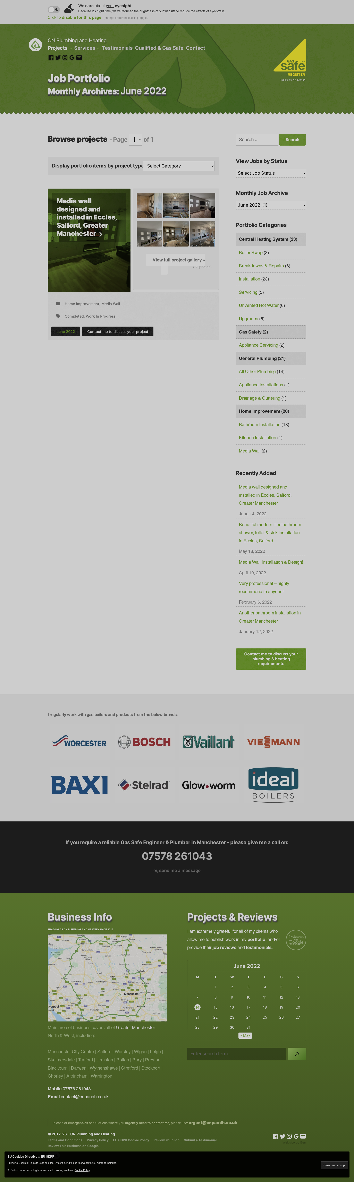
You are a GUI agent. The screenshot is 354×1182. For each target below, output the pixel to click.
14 (197, 1007)
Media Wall (110, 304)
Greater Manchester (135, 1027)
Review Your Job (166, 1140)
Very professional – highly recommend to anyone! (264, 588)
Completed (74, 316)
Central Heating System (263, 239)
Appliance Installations (261, 385)
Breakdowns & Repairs (261, 266)
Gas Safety (250, 332)
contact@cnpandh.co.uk (85, 1097)
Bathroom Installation (259, 425)
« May (245, 1035)
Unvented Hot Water (259, 305)
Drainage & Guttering (259, 398)
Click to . (98, 18)
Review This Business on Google (73, 1146)
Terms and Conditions (65, 1140)
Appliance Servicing (258, 345)
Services (84, 48)
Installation (249, 279)
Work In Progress (101, 316)
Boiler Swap (251, 253)
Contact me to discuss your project (117, 331)
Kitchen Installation (257, 438)
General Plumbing (258, 358)
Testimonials (117, 48)
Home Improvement (82, 304)
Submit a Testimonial (200, 1140)
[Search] (297, 1054)
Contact (195, 48)
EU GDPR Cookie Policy (131, 1140)
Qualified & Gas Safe (159, 48)
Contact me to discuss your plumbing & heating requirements (271, 659)
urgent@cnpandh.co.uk (213, 1122)
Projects (58, 48)
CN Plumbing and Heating (77, 40)
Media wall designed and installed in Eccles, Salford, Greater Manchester (87, 217)
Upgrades (248, 319)
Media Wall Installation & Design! (271, 562)
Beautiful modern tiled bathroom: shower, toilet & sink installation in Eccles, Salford (270, 533)
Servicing (248, 292)
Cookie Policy (82, 1170)
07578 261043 (177, 856)
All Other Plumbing (257, 371)
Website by (294, 1142)
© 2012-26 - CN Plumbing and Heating (81, 1134)
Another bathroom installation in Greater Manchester (270, 617)
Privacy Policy (98, 1140)
